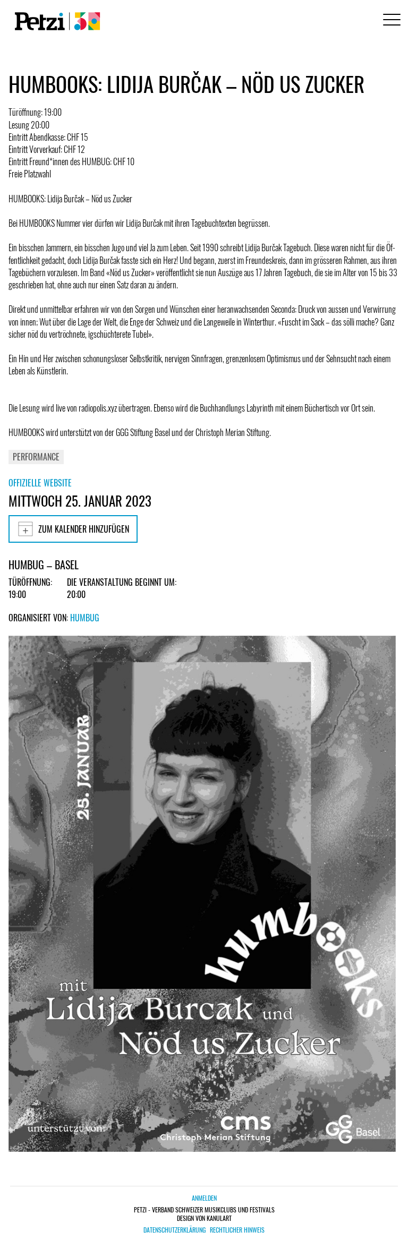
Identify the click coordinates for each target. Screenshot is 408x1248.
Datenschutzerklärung (174, 1230)
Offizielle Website (40, 482)
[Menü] (390, 21)
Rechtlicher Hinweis (237, 1230)
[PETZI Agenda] (55, 21)
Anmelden (204, 1197)
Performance (36, 456)
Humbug (84, 617)
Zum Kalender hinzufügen (83, 529)
